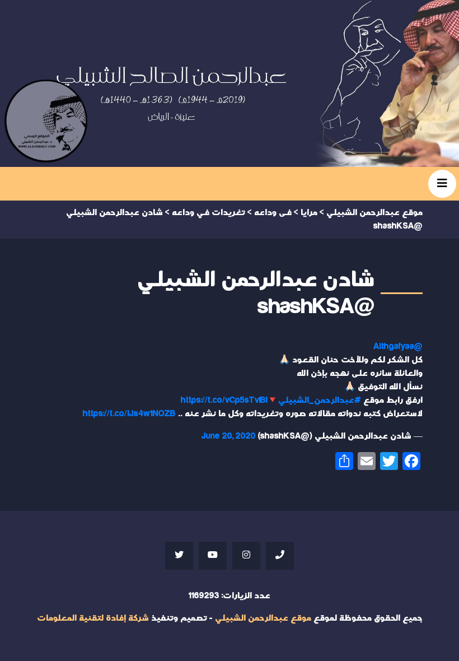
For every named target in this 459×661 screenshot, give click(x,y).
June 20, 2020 (229, 436)
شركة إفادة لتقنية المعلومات (93, 618)
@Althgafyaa (398, 346)
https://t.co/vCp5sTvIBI (224, 400)
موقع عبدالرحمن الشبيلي (263, 618)
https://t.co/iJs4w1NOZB (129, 413)
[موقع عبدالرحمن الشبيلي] (229, 83)
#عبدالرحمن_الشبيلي (319, 400)
